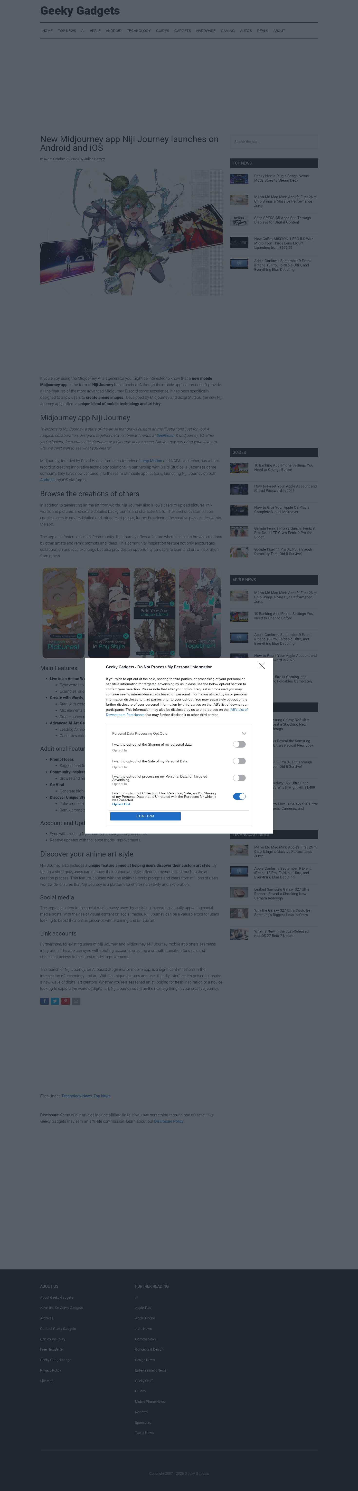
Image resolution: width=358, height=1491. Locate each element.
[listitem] (179, 733)
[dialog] (179, 745)
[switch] (239, 744)
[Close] (263, 667)
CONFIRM (145, 816)
